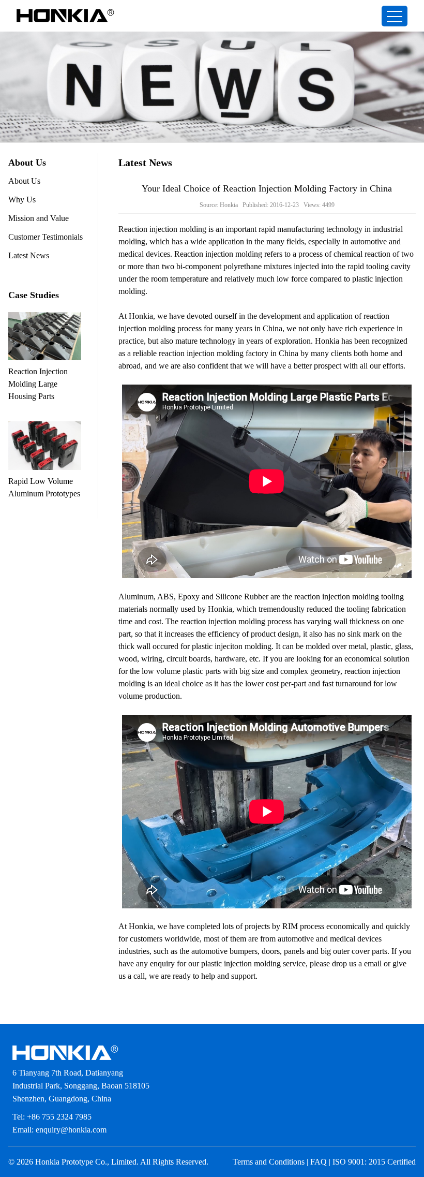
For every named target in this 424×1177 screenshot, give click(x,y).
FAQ (318, 1161)
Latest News (28, 255)
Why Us (22, 199)
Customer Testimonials (45, 236)
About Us (24, 180)
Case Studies (33, 295)
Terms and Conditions (269, 1161)
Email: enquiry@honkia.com (59, 1129)
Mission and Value (38, 218)
